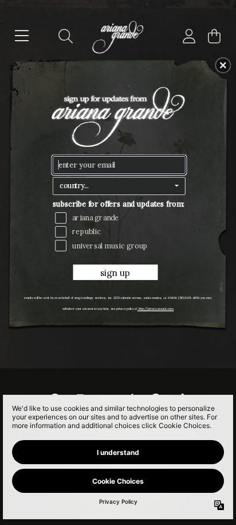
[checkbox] (121, 218)
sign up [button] (115, 273)
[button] (223, 65)
